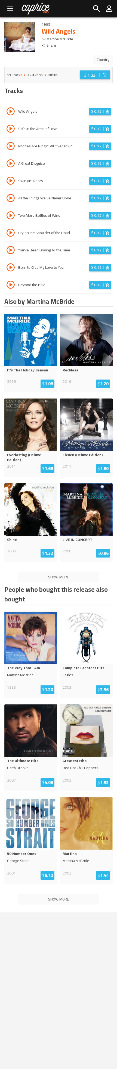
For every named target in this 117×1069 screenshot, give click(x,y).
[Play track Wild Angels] (11, 112)
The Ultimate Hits (22, 760)
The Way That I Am (23, 667)
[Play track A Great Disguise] (11, 164)
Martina (70, 853)
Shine (12, 539)
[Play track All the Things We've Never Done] (11, 199)
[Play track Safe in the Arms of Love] (11, 129)
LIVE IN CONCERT (77, 539)
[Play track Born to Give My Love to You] (11, 268)
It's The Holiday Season (27, 370)
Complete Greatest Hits (83, 667)
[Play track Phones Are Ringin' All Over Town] (11, 147)
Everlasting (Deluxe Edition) (24, 457)
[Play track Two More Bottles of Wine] (11, 216)
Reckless (70, 370)
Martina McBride (60, 39)
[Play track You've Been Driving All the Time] (11, 251)
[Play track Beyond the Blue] (11, 285)
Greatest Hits (75, 760)
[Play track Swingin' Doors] (11, 181)
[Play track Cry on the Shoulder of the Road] (11, 233)
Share (51, 45)
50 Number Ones (21, 853)
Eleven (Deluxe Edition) (83, 454)
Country (103, 59)
